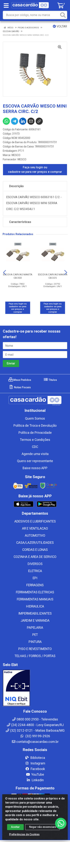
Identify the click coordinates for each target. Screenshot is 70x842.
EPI (35, 578)
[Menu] (6, 5)
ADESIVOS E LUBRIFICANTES (35, 521)
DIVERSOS (35, 564)
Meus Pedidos (22, 379)
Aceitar (15, 826)
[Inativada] (35, 688)
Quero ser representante (35, 461)
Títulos (52, 379)
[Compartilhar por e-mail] (31, 121)
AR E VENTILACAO (35, 528)
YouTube (37, 774)
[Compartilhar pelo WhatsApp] (6, 121)
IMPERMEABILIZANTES (35, 613)
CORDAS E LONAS (35, 550)
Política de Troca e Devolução (35, 425)
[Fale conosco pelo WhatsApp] (60, 823)
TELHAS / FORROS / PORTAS (35, 656)
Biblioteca (37, 758)
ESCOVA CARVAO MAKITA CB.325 (52, 276)
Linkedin (37, 780)
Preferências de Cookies (24, 834)
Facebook (37, 769)
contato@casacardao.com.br (37, 742)
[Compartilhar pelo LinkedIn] (22, 121)
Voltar (61, 26)
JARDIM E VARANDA (35, 620)
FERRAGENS (35, 585)
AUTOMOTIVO (35, 535)
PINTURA (35, 642)
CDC (35, 447)
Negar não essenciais (42, 826)
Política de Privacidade (35, 433)
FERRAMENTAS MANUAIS (35, 599)
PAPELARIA (35, 627)
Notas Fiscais (22, 387)
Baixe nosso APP (35, 468)
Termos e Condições (35, 440)
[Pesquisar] (63, 15)
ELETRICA (35, 571)
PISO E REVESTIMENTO (35, 649)
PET (35, 635)
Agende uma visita (35, 454)
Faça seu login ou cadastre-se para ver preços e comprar (35, 170)
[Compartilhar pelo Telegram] (14, 121)
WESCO (15, 155)
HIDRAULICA (35, 606)
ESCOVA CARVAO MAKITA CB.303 (17, 276)
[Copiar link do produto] (39, 121)
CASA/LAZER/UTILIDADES (35, 542)
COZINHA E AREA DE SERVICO (35, 557)
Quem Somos (35, 418)
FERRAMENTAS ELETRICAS (35, 592)
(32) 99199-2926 (37, 736)
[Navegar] (4, 272)
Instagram (37, 763)
